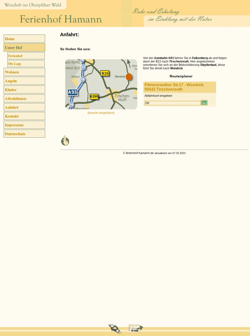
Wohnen (12, 72)
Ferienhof (15, 55)
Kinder (11, 89)
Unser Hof (13, 47)
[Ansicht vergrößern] (101, 113)
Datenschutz (15, 133)
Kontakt (12, 116)
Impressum (14, 125)
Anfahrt (11, 107)
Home (10, 38)
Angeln (11, 81)
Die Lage (14, 63)
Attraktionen (15, 98)
